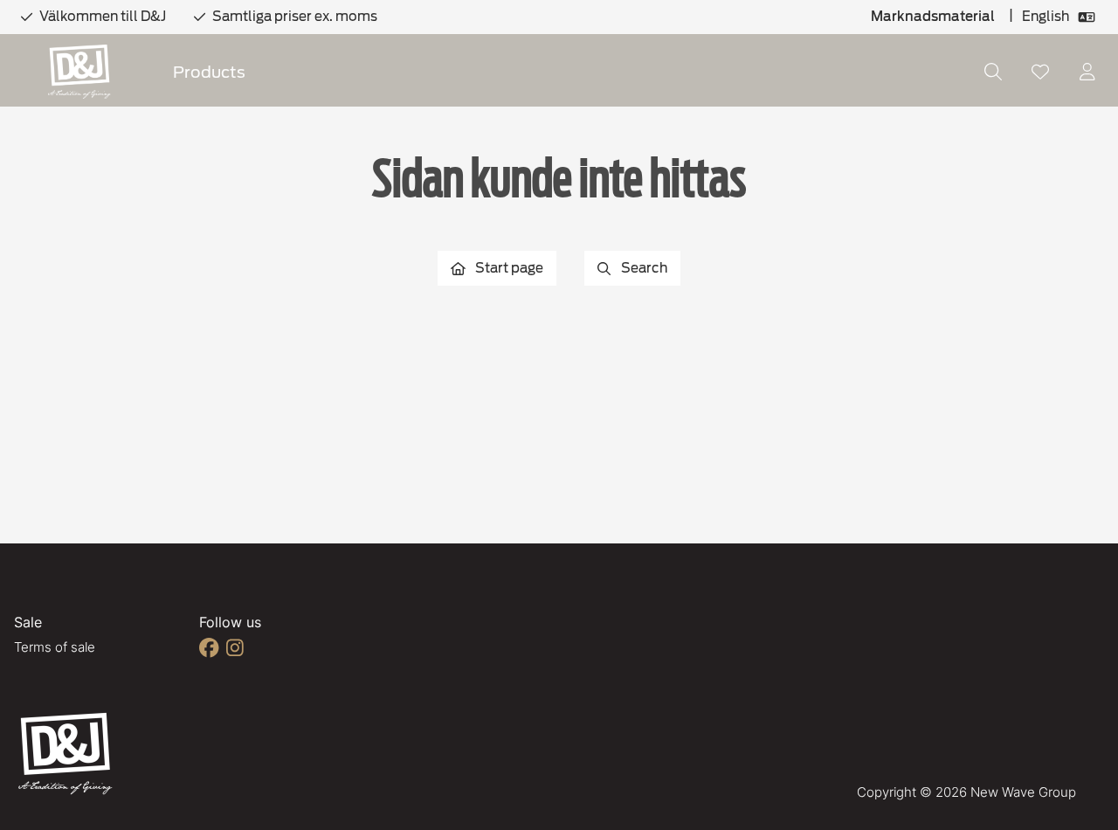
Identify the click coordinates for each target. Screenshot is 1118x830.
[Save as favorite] (1040, 71)
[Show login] (1087, 71)
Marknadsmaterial (933, 16)
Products (209, 72)
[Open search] (993, 71)
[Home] (79, 72)
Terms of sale (54, 647)
